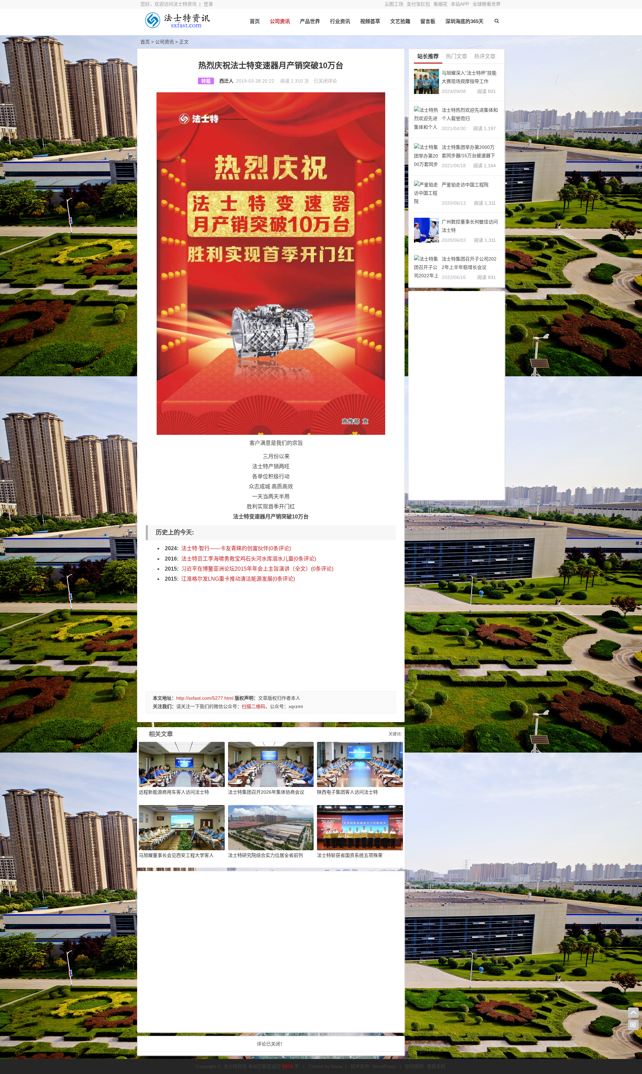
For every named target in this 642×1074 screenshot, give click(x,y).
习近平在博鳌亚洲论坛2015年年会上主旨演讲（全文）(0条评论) (257, 569)
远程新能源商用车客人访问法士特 (174, 792)
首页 (255, 21)
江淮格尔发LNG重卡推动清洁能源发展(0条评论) (238, 579)
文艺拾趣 (400, 21)
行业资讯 (340, 21)
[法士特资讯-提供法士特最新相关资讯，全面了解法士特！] (177, 25)
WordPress (384, 1066)
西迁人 (226, 81)
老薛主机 (436, 1066)
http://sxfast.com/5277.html (204, 698)
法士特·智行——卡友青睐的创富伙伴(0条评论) (236, 548)
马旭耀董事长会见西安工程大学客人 (176, 855)
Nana (336, 1066)
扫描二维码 (253, 706)
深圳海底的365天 (464, 21)
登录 (208, 4)
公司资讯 (280, 21)
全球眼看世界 (486, 4)
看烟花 (440, 4)
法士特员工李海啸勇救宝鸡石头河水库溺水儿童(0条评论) (248, 559)
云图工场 (394, 4)
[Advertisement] (271, 634)
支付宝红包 (418, 4)
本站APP (460, 4)
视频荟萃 (370, 21)
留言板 (427, 21)
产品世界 (310, 21)
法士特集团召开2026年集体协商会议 (266, 792)
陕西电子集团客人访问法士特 (347, 792)
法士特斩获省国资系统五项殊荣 (350, 855)
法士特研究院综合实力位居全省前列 (265, 855)
